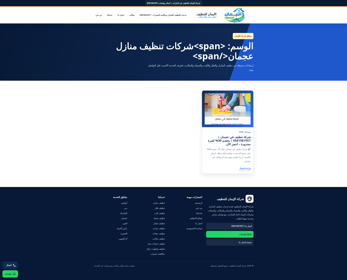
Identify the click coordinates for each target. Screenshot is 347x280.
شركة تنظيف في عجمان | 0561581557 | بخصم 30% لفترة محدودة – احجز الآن (229, 140)
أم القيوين (123, 238)
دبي (125, 208)
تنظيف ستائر (159, 223)
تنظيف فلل (160, 208)
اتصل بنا (121, 15)
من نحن (99, 15)
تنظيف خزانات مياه (156, 243)
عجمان (124, 218)
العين (125, 223)
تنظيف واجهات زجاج (156, 248)
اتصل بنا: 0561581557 (241, 226)
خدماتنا (110, 15)
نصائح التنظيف (195, 218)
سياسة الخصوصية (194, 228)
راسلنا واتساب (245, 234)
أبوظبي (124, 202)
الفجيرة (124, 233)
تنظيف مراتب (159, 228)
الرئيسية (198, 202)
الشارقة (123, 213)
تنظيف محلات (158, 233)
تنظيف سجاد (159, 218)
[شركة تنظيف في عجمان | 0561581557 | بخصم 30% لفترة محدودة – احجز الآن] (227, 109)
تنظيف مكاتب (158, 238)
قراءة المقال (245, 168)
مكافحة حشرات (157, 253)
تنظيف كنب (159, 213)
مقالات (132, 15)
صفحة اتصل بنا (245, 242)
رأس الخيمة (122, 228)
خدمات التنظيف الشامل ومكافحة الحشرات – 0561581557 (163, 15)
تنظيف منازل (159, 202)
